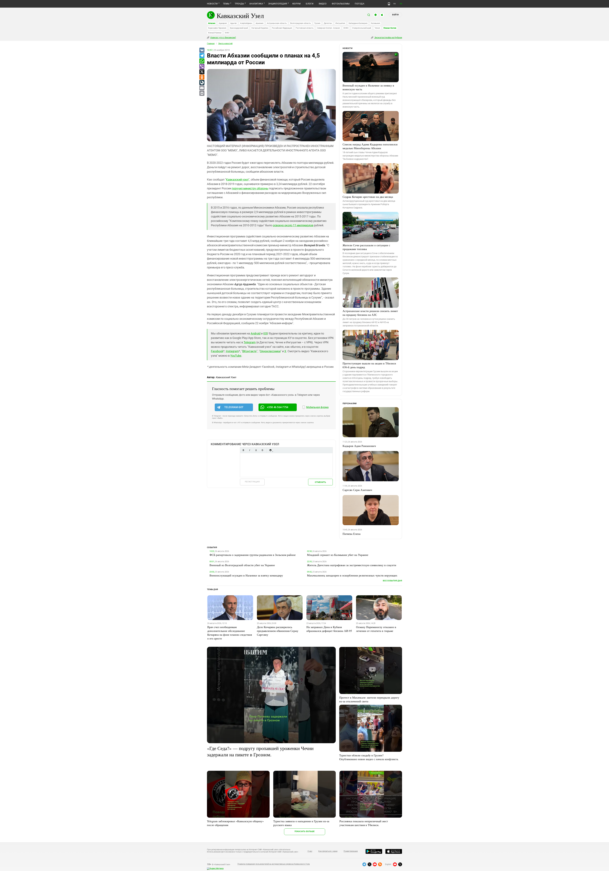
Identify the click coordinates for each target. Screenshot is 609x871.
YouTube (235, 355)
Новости (212, 3)
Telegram (250, 342)
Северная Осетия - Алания (328, 28)
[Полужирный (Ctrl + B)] (243, 450)
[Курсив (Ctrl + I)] (249, 450)
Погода (359, 3)
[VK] (201, 50)
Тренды (239, 3)
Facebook (217, 351)
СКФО (345, 28)
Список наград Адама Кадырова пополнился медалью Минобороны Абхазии (370, 146)
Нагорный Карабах (259, 28)
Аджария (223, 23)
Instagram (232, 351)
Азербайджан (246, 23)
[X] (201, 72)
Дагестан (328, 23)
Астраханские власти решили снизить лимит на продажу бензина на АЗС (370, 313)
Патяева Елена (351, 534)
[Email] (201, 88)
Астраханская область (277, 23)
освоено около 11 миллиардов (293, 225)
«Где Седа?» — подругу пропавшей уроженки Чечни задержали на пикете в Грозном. (260, 751)
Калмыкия (375, 23)
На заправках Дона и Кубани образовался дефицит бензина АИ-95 (329, 629)
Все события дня (392, 580)
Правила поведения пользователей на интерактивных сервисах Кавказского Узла (273, 864)
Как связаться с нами (327, 851)
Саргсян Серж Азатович (357, 490)
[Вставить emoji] (270, 450)
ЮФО (227, 33)
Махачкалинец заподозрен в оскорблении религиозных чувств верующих (352, 575)
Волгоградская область (300, 23)
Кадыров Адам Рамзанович (359, 446)
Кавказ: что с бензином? (223, 37)
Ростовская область (305, 28)
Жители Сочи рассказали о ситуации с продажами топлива (366, 247)
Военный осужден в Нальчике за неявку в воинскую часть (368, 87)
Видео (323, 3)
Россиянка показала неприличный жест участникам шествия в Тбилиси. (363, 823)
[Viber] (201, 66)
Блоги (309, 3)
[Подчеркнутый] (256, 450)
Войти (395, 15)
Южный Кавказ (214, 33)
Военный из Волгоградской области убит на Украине (242, 565)
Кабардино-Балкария (358, 23)
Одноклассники (270, 351)
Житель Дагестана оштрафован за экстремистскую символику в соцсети (351, 565)
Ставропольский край (361, 28)
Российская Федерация (282, 28)
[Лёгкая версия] (389, 3)
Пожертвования (351, 851)
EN (401, 4)
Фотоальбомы (341, 3)
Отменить (320, 482)
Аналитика (256, 3)
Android (255, 333)
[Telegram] (201, 55)
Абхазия (211, 23)
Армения (259, 23)
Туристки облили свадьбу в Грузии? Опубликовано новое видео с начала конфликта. (369, 757)
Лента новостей (225, 43)
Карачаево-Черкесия (217, 28)
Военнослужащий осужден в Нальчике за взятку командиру (246, 575)
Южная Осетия (389, 28)
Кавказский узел (237, 179)
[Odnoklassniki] (201, 77)
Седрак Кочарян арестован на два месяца (368, 197)
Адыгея (233, 23)
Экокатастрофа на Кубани (388, 37)
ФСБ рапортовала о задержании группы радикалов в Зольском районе (253, 555)
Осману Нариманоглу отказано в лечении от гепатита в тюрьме (376, 629)
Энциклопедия (277, 3)
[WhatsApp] (201, 61)
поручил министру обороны (250, 188)
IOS (265, 333)
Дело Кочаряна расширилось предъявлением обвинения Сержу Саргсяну (277, 630)
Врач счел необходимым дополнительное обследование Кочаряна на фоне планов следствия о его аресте (229, 632)
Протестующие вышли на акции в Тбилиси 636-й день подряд (369, 365)
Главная (211, 43)
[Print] (201, 93)
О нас (310, 851)
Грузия (317, 23)
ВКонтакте (249, 351)
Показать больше (305, 831)
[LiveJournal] (201, 82)
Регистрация (252, 481)
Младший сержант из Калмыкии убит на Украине (337, 555)
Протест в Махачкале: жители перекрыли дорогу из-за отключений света (369, 699)
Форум (296, 3)
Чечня (377, 28)
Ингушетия (340, 23)
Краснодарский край (239, 28)
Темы (226, 3)
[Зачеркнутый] (262, 450)
